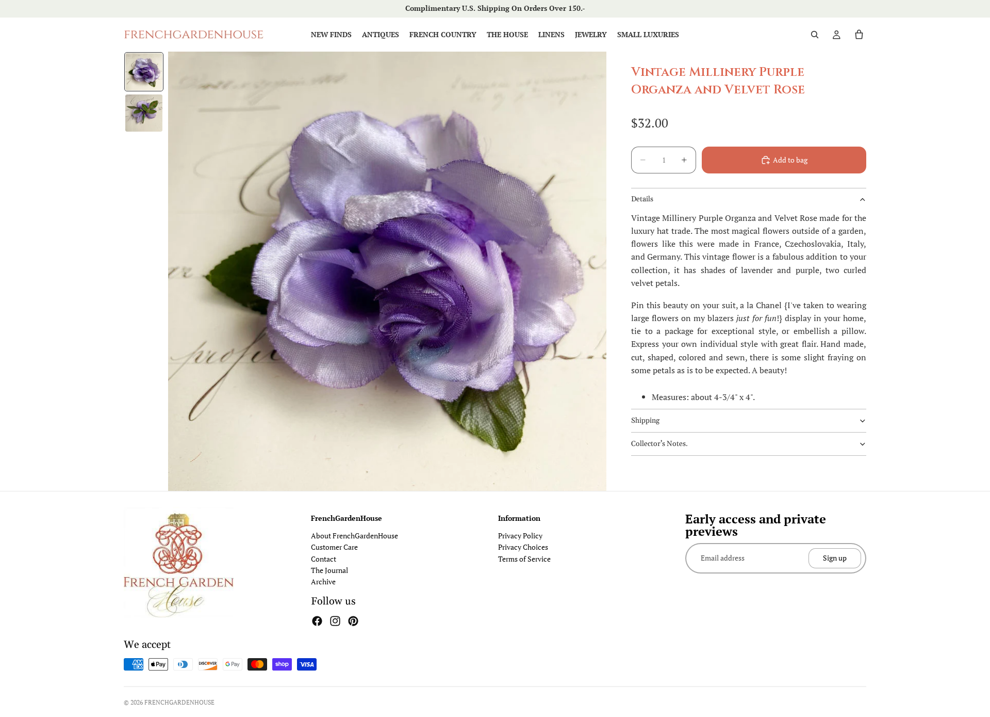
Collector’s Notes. (659, 444)
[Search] (814, 34)
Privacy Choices (523, 547)
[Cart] (859, 34)
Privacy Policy (520, 535)
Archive (323, 581)
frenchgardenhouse (179, 702)
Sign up (835, 558)
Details (642, 199)
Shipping (645, 420)
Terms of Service (524, 559)
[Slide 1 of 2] (143, 71)
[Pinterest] (353, 621)
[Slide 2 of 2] (143, 113)
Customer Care (334, 547)
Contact (323, 559)
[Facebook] (317, 621)
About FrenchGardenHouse (354, 535)
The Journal (329, 570)
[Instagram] (335, 621)
